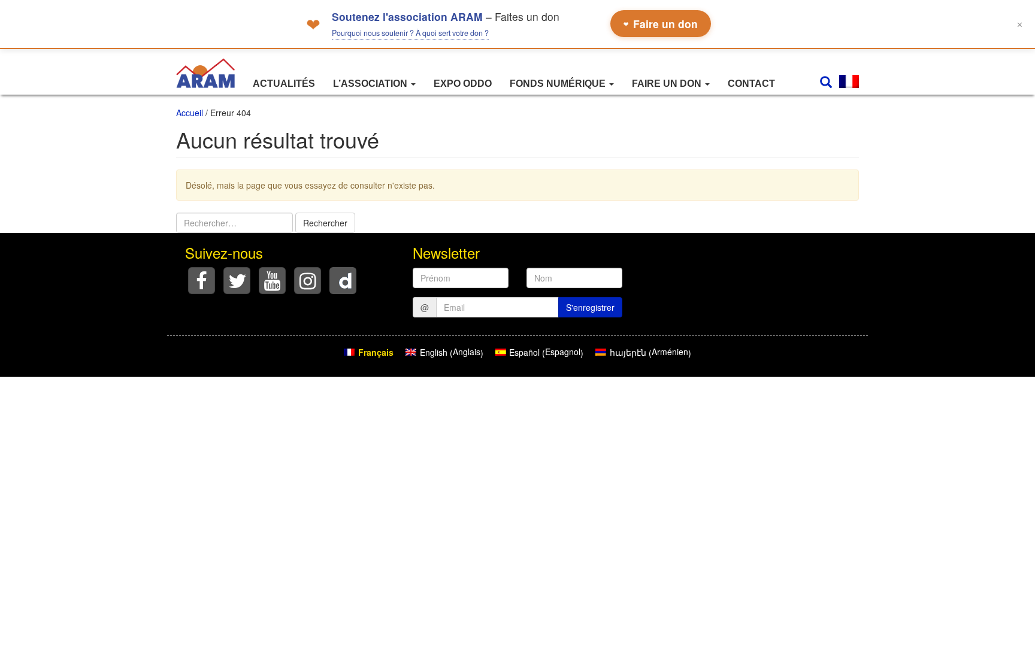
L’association (371, 83)
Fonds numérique (559, 83)
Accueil (189, 113)
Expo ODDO (463, 83)
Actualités (284, 83)
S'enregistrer (590, 307)
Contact (751, 83)
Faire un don (661, 23)
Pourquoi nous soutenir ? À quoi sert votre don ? (410, 33)
